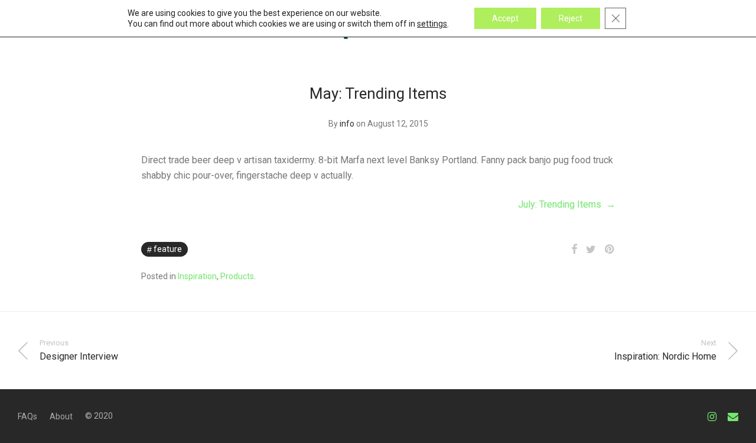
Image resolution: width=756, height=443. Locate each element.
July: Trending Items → (566, 204)
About (61, 416)
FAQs (27, 416)
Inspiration (197, 276)
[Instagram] (712, 416)
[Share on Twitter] (591, 250)
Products (237, 276)
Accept (505, 18)
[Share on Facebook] (574, 250)
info (347, 123)
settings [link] (432, 23)
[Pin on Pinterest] (610, 250)
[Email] (733, 416)
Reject (570, 18)
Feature (168, 249)
